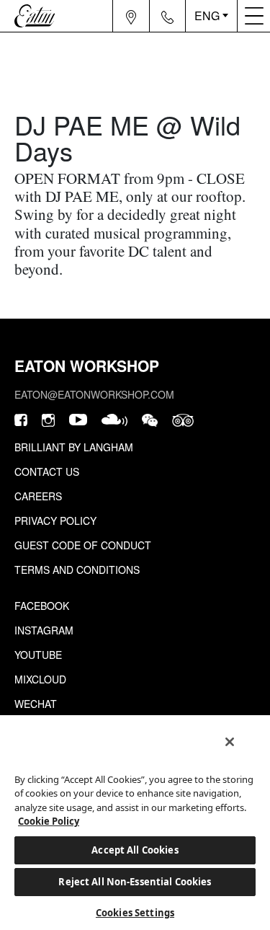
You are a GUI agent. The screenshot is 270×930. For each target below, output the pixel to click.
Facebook (41, 605)
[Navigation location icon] (131, 16)
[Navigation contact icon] (167, 16)
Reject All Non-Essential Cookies (134, 881)
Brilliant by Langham (73, 447)
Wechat (35, 703)
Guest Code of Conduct (82, 545)
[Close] (230, 742)
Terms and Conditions (77, 569)
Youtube (38, 654)
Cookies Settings (135, 912)
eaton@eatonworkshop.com (94, 394)
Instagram (43, 630)
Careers (38, 496)
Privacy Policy (55, 520)
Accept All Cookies (134, 849)
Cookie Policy (48, 821)
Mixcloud (40, 679)
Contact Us (46, 471)
